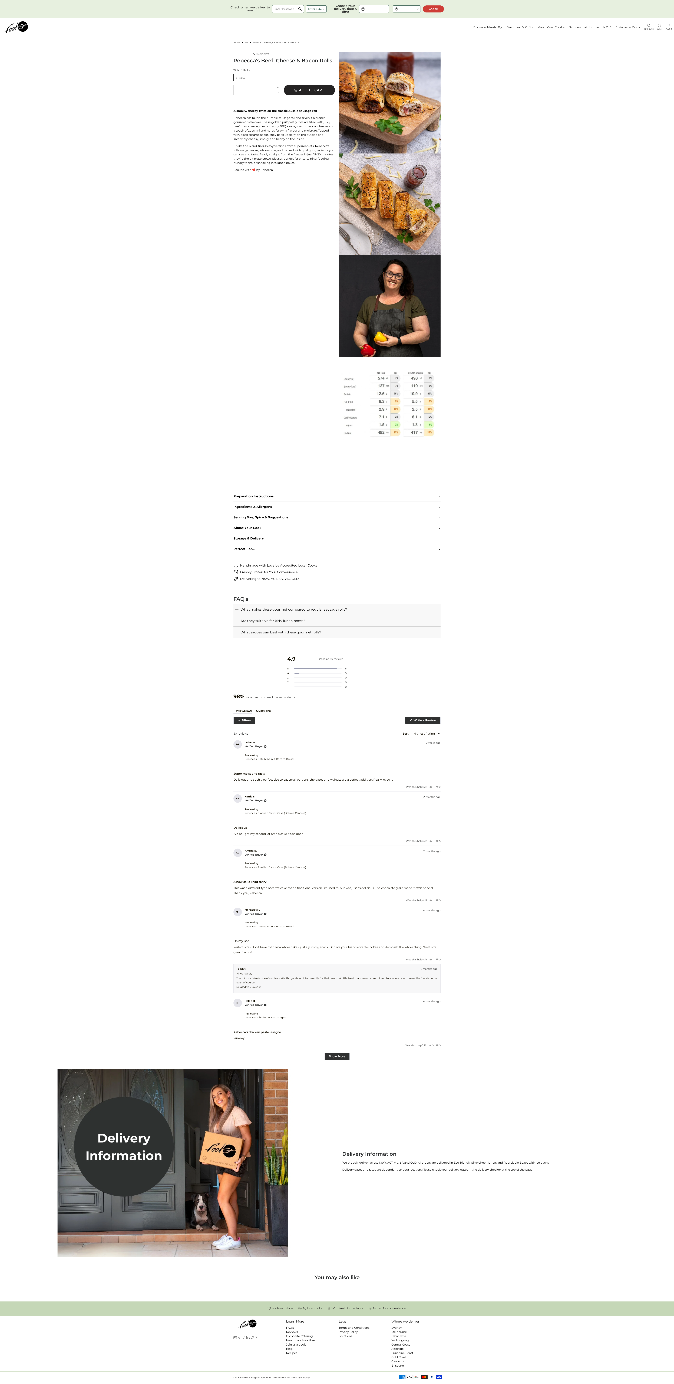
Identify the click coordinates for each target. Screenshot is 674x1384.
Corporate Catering (299, 1336)
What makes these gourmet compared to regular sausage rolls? (293, 609)
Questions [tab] (263, 711)
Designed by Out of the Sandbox (267, 1377)
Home (236, 42)
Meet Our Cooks (551, 27)
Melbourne (399, 1332)
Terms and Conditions (354, 1327)
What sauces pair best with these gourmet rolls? (280, 632)
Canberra (397, 1361)
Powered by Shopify (298, 1377)
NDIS (607, 27)
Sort (406, 733)
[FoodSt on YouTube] (256, 1338)
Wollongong (400, 1340)
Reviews (292, 1332)
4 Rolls (240, 77)
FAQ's (290, 1327)
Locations (345, 1336)
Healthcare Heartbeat (301, 1340)
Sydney (396, 1327)
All (247, 42)
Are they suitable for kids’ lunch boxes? (272, 621)
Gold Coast (399, 1357)
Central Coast (400, 1344)
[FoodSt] (16, 27)
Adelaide (397, 1348)
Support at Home (584, 27)
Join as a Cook (628, 27)
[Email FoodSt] (235, 1338)
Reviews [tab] (242, 711)
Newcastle (398, 1336)
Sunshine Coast (402, 1353)
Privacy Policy (348, 1332)
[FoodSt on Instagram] (243, 1338)
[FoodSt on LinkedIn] (248, 1338)
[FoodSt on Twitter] (252, 1338)
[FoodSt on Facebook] (239, 1338)
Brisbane (397, 1365)
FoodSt (244, 1377)
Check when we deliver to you (250, 9)
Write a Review (427, 721)
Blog (289, 1348)
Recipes (291, 1353)
